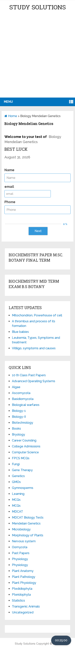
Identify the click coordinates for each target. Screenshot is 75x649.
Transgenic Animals (26, 606)
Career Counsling (24, 440)
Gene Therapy (22, 470)
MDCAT (17, 511)
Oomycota (19, 547)
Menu (8, 101)
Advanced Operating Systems (33, 381)
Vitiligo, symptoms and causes (34, 348)
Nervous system (24, 541)
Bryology (18, 434)
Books (16, 428)
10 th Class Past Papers (29, 375)
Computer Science (25, 452)
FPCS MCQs (20, 458)
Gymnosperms (22, 488)
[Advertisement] (37, 58)
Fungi (16, 464)
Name (9, 170)
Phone (9, 202)
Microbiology (21, 529)
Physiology (20, 559)
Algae (16, 387)
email (9, 187)
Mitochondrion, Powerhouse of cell (37, 315)
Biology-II (19, 417)
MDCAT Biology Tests (27, 517)
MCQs (16, 500)
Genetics (18, 476)
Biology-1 (19, 411)
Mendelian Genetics (26, 523)
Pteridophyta (21, 594)
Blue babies (20, 332)
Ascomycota (21, 393)
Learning (18, 494)
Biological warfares (25, 405)
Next (38, 231)
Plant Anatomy (22, 571)
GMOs (16, 482)
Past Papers (20, 553)
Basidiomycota (22, 399)
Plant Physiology (24, 583)
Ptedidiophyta (22, 588)
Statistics (18, 600)
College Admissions (26, 446)
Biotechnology (22, 422)
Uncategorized (22, 612)
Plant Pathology (23, 577)
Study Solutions (37, 7)
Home (12, 116)
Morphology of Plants (27, 535)
